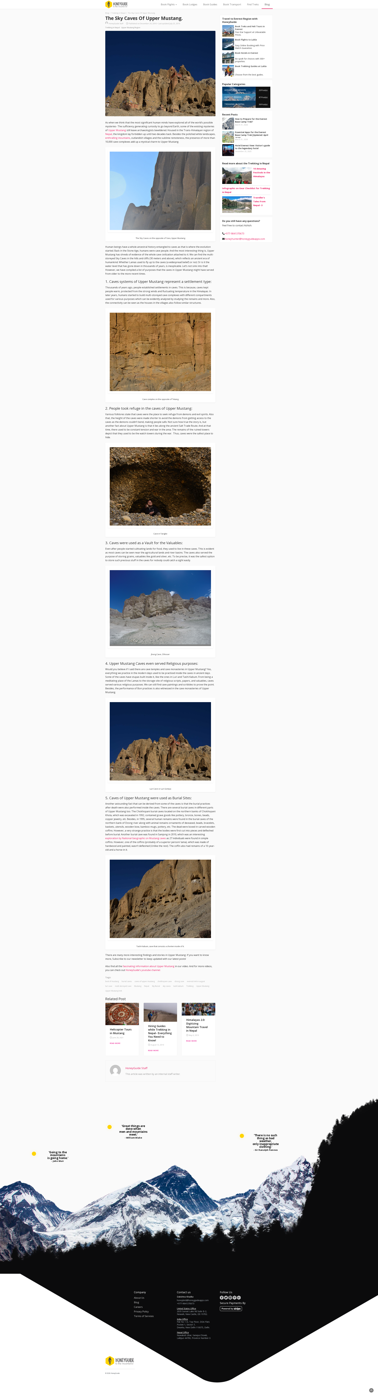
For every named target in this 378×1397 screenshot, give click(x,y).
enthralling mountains (117, 138)
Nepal (108, 134)
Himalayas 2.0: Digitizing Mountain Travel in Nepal (197, 1025)
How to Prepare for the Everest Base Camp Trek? (251, 120)
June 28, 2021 (118, 1037)
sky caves (167, 986)
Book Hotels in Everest (246, 53)
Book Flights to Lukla (246, 39)
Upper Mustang (117, 130)
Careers (138, 1307)
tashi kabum (178, 986)
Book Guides (210, 4)
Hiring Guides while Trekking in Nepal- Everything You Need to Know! (160, 1033)
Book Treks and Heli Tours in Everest (250, 28)
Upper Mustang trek (113, 991)
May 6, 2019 (194, 1035)
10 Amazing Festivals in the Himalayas (261, 172)
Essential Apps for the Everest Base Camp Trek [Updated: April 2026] (251, 135)
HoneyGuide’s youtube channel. (143, 970)
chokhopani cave (165, 981)
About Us (139, 1297)
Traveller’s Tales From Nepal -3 (259, 201)
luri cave (108, 986)
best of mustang (112, 981)
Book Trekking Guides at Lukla (251, 66)
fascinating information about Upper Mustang (148, 966)
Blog (267, 4)
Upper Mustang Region (130, 27)
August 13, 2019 (157, 1045)
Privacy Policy (141, 1311)
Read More (115, 1043)
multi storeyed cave (123, 986)
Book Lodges (190, 4)
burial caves (127, 981)
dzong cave (179, 981)
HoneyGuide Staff (116, 23)
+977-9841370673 (234, 233)
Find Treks (253, 4)
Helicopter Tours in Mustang (121, 1031)
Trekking (189, 986)
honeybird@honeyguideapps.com (193, 1300)
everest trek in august (196, 981)
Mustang (137, 986)
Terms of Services (144, 1316)
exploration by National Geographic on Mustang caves (135, 838)
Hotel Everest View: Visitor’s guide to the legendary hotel (252, 147)
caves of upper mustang (145, 981)
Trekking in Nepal (112, 27)
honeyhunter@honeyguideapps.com (245, 238)
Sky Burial (156, 986)
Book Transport (232, 4)
